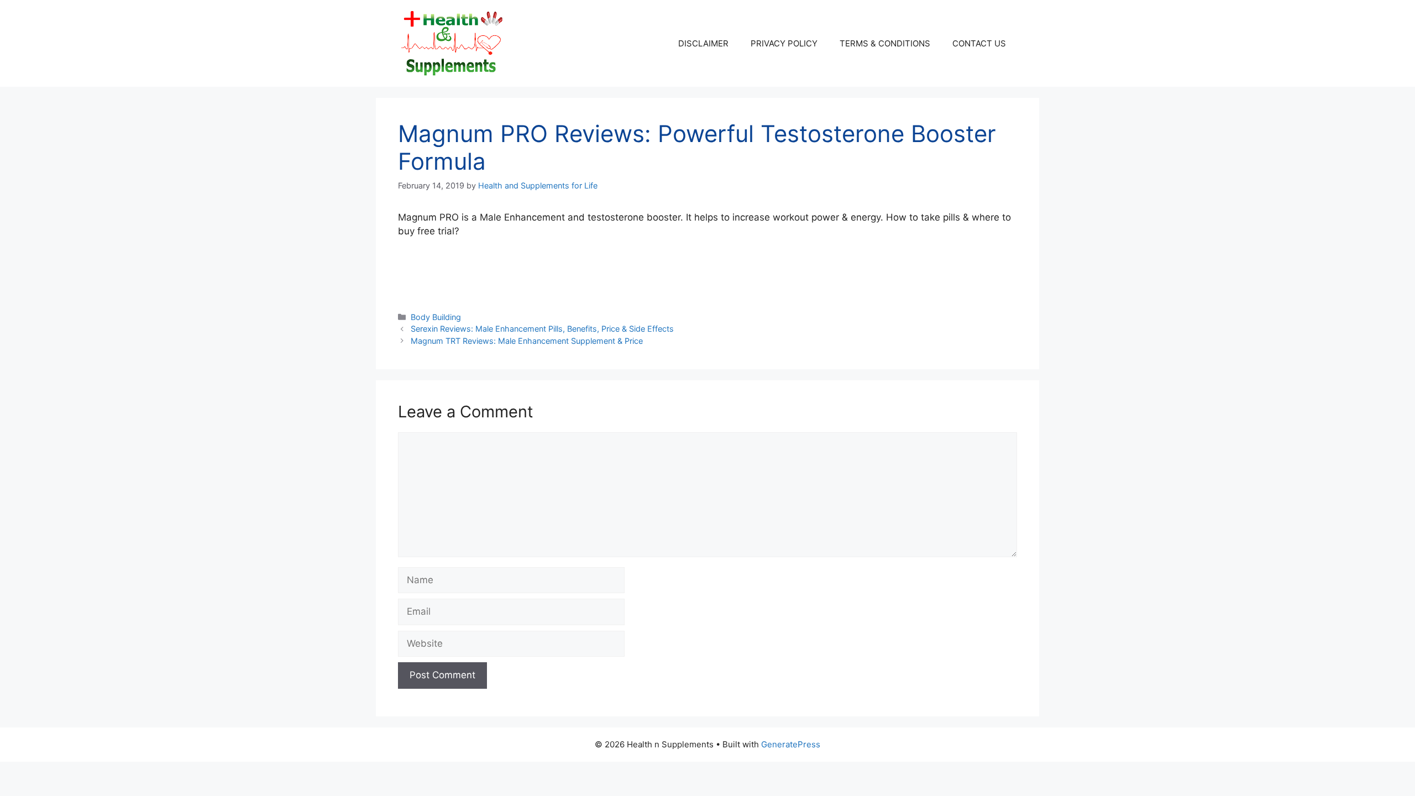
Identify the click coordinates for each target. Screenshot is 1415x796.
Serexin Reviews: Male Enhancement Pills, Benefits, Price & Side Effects (542, 328)
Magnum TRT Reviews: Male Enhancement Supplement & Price (527, 340)
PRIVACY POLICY (784, 43)
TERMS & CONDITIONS (885, 43)
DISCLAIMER (703, 43)
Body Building (436, 317)
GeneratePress (790, 744)
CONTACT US (979, 43)
